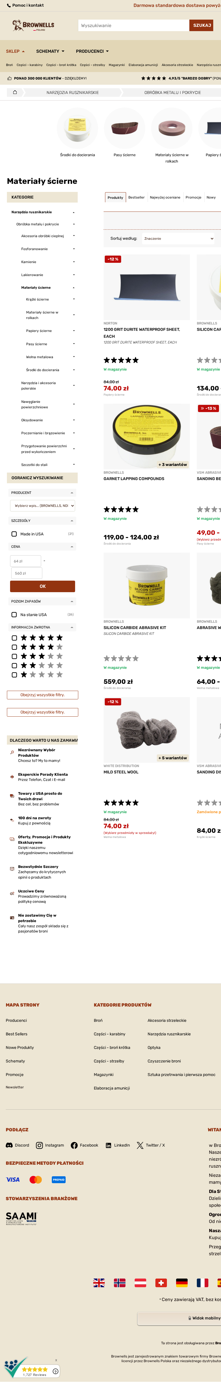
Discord (22, 1145)
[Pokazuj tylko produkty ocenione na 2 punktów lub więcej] (42, 665)
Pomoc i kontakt (28, 5)
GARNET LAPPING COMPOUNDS (134, 478)
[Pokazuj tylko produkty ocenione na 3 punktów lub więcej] (42, 656)
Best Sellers (16, 1034)
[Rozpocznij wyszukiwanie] (201, 25)
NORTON (110, 323)
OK (43, 586)
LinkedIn (122, 1145)
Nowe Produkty (20, 1047)
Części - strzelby (92, 65)
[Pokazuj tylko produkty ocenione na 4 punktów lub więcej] (42, 646)
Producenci (90, 51)
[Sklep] (13, 92)
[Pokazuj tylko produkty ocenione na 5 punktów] (42, 637)
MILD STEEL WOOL (121, 772)
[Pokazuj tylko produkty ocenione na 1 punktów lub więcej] (42, 674)
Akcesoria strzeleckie (177, 65)
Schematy (47, 51)
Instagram (54, 1145)
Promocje (15, 1074)
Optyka (154, 1047)
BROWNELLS (207, 323)
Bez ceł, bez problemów (38, 804)
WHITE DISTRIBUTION (121, 766)
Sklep (13, 51)
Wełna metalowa (115, 837)
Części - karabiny (30, 65)
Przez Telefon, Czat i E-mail (41, 779)
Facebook (89, 1145)
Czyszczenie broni (164, 1061)
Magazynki (117, 65)
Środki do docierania (117, 543)
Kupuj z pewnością (34, 823)
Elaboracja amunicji (143, 65)
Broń (9, 65)
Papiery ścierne (114, 395)
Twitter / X (155, 1145)
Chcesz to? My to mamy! (39, 760)
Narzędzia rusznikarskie (169, 1034)
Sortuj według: (123, 238)
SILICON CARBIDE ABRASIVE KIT (135, 627)
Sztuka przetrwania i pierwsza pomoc (182, 1074)
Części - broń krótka (61, 65)
